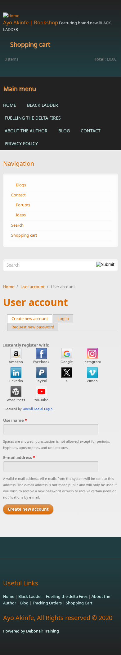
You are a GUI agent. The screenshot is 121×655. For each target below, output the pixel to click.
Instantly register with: (26, 345)
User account (32, 286)
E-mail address (19, 457)
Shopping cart (24, 235)
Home (9, 105)
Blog (64, 131)
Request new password (32, 327)
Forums (23, 205)
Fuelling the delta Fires (33, 118)
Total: (100, 59)
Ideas (21, 215)
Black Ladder (42, 105)
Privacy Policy (21, 143)
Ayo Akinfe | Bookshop (30, 22)
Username (15, 420)
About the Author (26, 131)
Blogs (21, 185)
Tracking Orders (47, 603)
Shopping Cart (79, 603)
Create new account (31, 318)
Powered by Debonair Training (31, 631)
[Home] (60, 15)
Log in (63, 318)
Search (17, 225)
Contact (91, 131)
